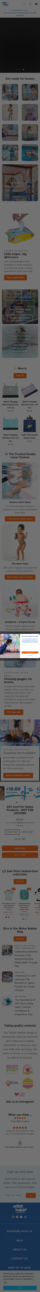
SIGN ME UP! (30, 652)
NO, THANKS (29, 655)
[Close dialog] (38, 635)
